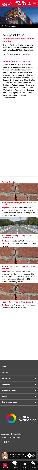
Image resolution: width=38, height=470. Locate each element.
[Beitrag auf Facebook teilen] (14, 35)
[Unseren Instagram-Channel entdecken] (9, 441)
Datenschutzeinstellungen (10, 437)
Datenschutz (16, 434)
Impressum (5, 434)
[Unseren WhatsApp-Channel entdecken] (2, 441)
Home (4, 366)
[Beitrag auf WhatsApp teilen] (11, 35)
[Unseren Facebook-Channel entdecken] (5, 441)
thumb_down (25, 455)
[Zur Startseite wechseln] (7, 4)
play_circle (29, 455)
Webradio (5, 372)
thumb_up (33, 455)
